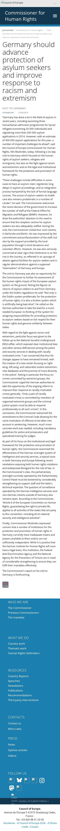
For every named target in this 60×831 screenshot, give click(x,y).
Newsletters (15, 685)
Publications (15, 690)
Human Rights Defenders (24, 653)
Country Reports (18, 676)
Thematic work (17, 648)
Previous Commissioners (23, 612)
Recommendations (20, 695)
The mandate (16, 617)
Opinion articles (17, 750)
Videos (12, 755)
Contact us (14, 723)
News (11, 744)
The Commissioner (20, 608)
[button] (30, 3)
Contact (34, 826)
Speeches (14, 681)
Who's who (15, 729)
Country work (16, 643)
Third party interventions (23, 700)
